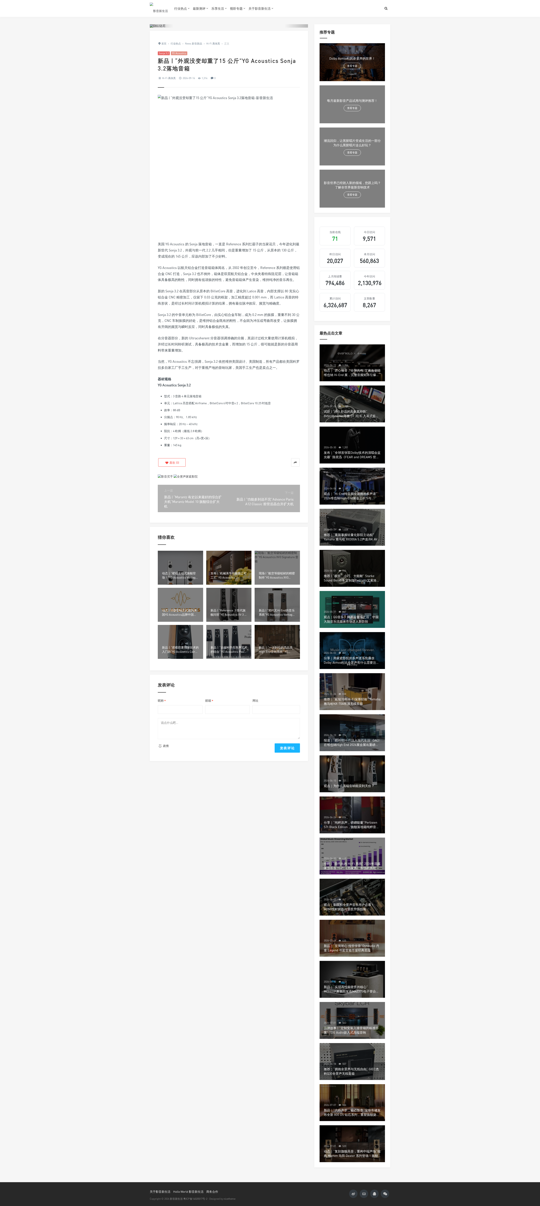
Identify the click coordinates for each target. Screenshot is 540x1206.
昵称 (162, 701)
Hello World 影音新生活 (188, 1191)
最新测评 (199, 8)
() (174, 462)
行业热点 (180, 8)
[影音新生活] (159, 8)
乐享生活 (217, 8)
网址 (255, 700)
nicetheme (229, 1198)
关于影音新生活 (259, 8)
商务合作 (212, 1191)
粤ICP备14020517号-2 (195, 1198)
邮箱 (209, 701)
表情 (165, 746)
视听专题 (236, 8)
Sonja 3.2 (164, 53)
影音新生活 (176, 1198)
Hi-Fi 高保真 (169, 78)
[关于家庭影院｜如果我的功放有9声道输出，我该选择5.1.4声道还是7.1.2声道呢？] (186, 476)
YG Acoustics (179, 53)
